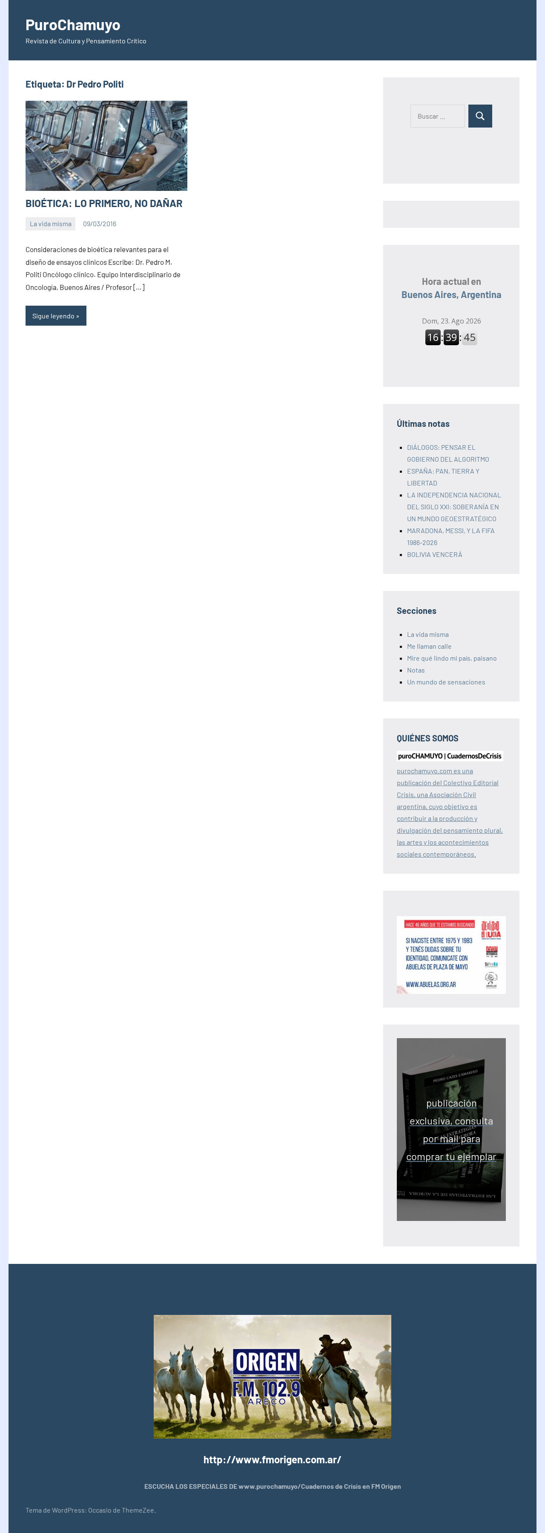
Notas (416, 670)
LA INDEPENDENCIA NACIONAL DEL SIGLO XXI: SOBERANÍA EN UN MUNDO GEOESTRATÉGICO (454, 506)
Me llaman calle (429, 646)
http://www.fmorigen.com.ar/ (272, 1459)
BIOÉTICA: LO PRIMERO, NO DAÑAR (104, 203)
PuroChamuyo (73, 24)
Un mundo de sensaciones (446, 682)
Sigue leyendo (53, 316)
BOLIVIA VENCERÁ (434, 554)
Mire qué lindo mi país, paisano (452, 658)
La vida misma (51, 223)
